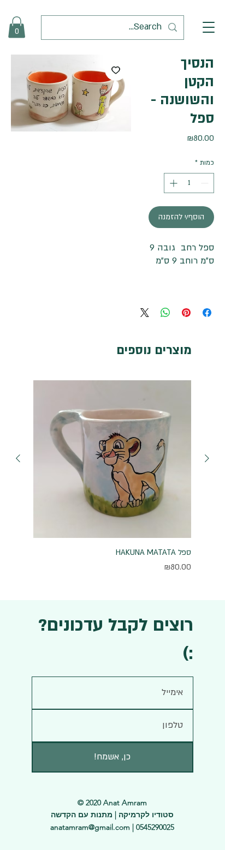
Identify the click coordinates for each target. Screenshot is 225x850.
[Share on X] (144, 312)
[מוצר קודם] (207, 458)
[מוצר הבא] (18, 458)
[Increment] (172, 183)
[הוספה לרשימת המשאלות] (116, 70)
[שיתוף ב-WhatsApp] (165, 312)
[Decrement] (205, 183)
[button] (209, 27)
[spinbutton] (189, 183)
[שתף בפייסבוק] (207, 312)
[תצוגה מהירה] (112, 459)
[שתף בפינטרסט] (186, 312)
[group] (112, 483)
